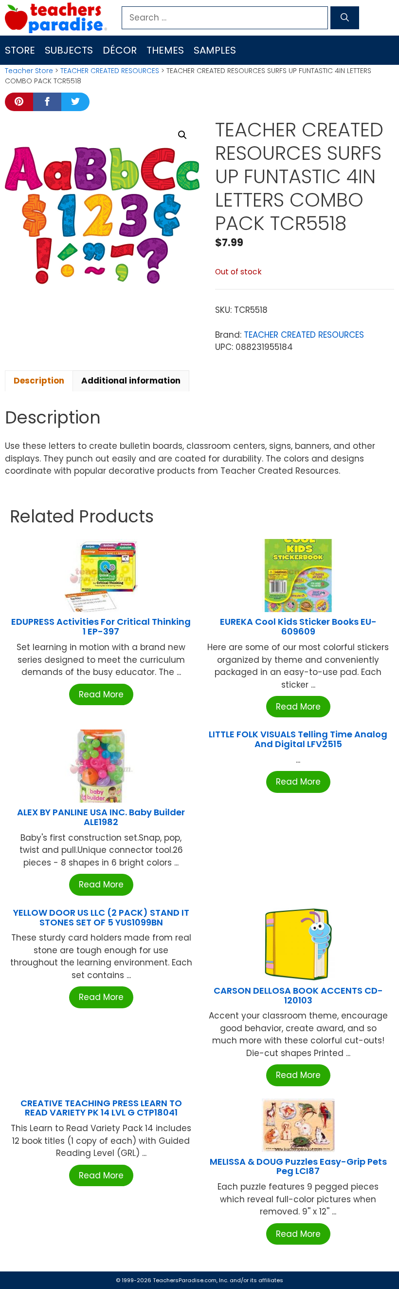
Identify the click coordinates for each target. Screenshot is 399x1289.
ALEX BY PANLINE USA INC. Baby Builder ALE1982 (101, 817)
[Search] (344, 18)
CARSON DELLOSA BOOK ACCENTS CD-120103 (298, 995)
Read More (101, 694)
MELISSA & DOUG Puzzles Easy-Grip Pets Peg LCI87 (298, 1166)
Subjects (69, 50)
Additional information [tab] (131, 380)
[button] (182, 135)
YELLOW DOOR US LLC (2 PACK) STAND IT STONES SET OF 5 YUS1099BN (101, 917)
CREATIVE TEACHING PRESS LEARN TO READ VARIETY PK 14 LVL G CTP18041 (101, 1108)
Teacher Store (29, 71)
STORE (20, 50)
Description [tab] (39, 380)
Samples (215, 50)
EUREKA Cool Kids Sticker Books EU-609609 (298, 626)
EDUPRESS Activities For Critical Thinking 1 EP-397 (101, 626)
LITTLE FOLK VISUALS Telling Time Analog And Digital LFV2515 (298, 739)
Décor (120, 50)
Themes (165, 50)
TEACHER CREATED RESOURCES (109, 71)
